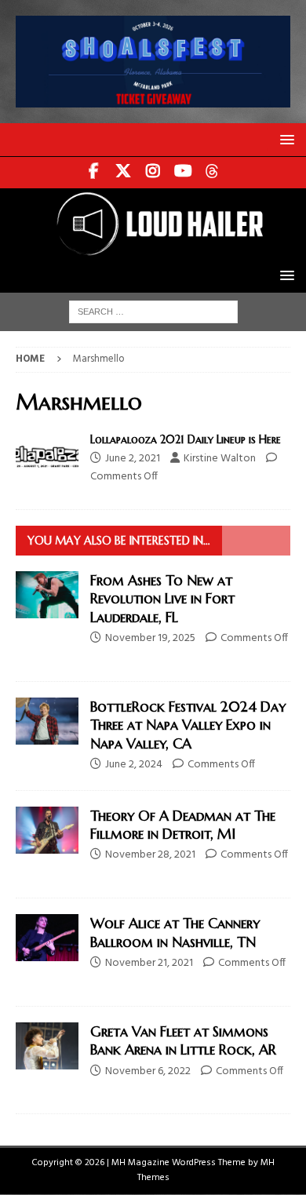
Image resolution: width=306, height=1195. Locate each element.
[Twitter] (123, 172)
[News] (47, 455)
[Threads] (213, 172)
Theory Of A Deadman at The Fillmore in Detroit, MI (182, 825)
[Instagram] (153, 172)
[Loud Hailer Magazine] (153, 249)
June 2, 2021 (132, 459)
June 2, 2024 (133, 765)
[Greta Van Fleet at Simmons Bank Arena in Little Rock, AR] (47, 1045)
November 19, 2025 (150, 638)
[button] (284, 139)
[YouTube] (183, 172)
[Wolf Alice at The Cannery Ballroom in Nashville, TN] (47, 937)
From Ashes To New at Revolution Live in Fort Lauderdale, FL (162, 598)
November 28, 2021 (150, 855)
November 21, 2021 (149, 963)
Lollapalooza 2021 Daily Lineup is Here (185, 439)
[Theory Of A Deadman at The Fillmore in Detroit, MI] (47, 830)
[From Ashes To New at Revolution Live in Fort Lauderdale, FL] (47, 594)
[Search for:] (153, 312)
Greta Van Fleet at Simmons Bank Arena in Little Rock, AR (183, 1040)
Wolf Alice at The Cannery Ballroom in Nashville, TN (175, 932)
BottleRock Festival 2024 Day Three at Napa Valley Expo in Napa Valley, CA (188, 725)
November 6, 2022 (148, 1071)
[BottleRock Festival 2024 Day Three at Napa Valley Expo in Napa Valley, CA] (47, 721)
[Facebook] (93, 172)
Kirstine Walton (220, 459)
